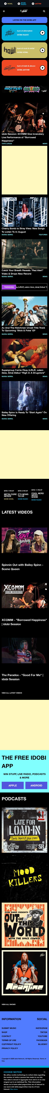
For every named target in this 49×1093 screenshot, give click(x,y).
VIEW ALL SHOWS (8, 1004)
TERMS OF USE (9, 1040)
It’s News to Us (23, 495)
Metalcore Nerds (10, 495)
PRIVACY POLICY (10, 1048)
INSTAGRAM (41, 1028)
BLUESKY (42, 1044)
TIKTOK (43, 1032)
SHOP (4, 1032)
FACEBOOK (41, 1040)
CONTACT (6, 1036)
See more (14, 1089)
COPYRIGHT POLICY (11, 1044)
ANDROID (36, 785)
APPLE (13, 785)
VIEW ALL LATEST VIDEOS (12, 693)
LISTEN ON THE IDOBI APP (24, 20)
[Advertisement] (24, 170)
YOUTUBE (42, 1036)
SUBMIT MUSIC (9, 1028)
